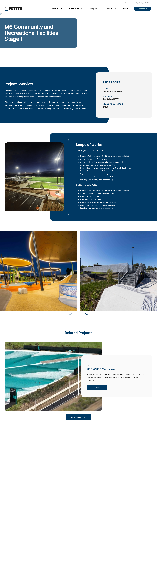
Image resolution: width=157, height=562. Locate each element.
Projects (93, 9)
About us (54, 9)
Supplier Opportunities (143, 3)
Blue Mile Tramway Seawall (103, 369)
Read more (97, 387)
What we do (74, 9)
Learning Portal (126, 3)
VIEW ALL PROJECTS (78, 417)
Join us (109, 9)
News (125, 9)
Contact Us (142, 9)
